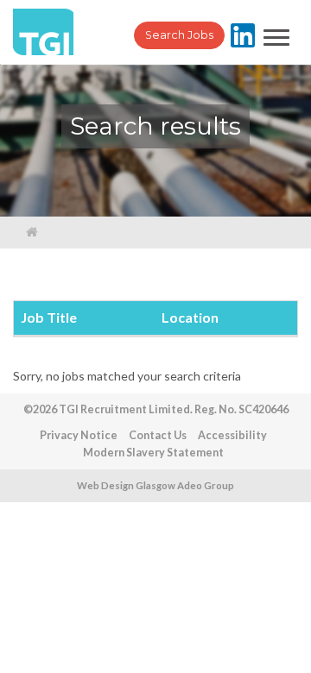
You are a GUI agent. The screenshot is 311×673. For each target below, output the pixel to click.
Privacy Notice (78, 435)
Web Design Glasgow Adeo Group (155, 485)
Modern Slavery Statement (153, 452)
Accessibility (232, 435)
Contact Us (158, 435)
